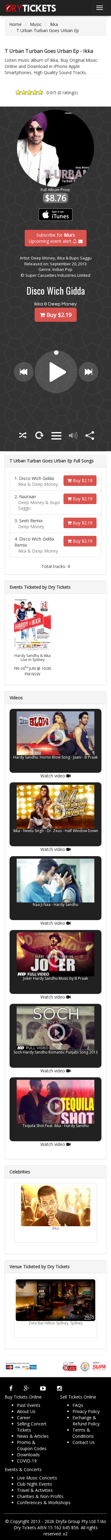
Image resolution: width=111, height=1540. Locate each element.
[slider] (56, 352)
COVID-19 (27, 1461)
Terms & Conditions (83, 1433)
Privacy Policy (86, 1411)
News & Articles (33, 1436)
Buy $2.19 (82, 480)
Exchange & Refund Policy (86, 1421)
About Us (26, 1411)
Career (23, 1417)
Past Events (28, 1405)
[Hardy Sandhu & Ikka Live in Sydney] (32, 624)
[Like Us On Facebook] (11, 1388)
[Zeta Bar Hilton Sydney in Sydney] (55, 1300)
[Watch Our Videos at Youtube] (43, 1388)
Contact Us (83, 1442)
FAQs (77, 1405)
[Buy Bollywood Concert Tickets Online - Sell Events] (31, 7)
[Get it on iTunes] (56, 214)
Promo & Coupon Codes (32, 1445)
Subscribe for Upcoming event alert (52, 238)
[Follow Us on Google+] (26, 1388)
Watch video (53, 775)
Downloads (28, 1455)
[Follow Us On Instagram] (59, 1388)
